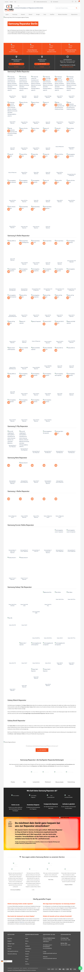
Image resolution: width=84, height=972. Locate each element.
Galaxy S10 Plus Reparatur (60, 173)
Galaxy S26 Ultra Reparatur (12, 97)
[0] (78, 1)
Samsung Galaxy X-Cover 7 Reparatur (24, 551)
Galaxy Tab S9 (24, 625)
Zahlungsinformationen (13, 951)
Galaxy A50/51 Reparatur (36, 394)
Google (38, 14)
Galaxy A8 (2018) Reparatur (36, 368)
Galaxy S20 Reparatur (48, 201)
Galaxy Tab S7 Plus (71, 638)
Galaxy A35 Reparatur (48, 263)
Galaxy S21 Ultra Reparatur (24, 227)
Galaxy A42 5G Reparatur (36, 420)
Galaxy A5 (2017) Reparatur (59, 342)
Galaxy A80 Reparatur (12, 392)
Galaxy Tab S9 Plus (71, 599)
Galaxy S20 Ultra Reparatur (71, 201)
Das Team (6, 1)
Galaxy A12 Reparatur (71, 394)
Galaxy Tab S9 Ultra (60, 599)
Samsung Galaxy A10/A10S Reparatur (12, 316)
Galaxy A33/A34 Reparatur (24, 263)
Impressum (10, 968)
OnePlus (52, 14)
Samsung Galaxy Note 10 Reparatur (60, 481)
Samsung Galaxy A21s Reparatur (12, 289)
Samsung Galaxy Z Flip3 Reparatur (71, 452)
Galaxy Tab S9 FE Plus (48, 605)
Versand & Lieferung (12, 953)
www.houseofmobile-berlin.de (50, 958)
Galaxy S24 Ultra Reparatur (59, 122)
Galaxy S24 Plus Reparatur (71, 122)
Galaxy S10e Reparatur (36, 173)
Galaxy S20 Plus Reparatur (12, 227)
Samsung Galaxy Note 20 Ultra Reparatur (12, 482)
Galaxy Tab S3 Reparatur (12, 690)
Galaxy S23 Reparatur (48, 148)
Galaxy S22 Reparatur (36, 201)
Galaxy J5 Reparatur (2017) (12, 516)
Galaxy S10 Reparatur (48, 173)
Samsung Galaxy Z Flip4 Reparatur (59, 452)
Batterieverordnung (33, 968)
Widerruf (25, 968)
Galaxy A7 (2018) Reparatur (24, 368)
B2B (18, 5)
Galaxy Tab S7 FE (12, 663)
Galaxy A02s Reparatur (59, 394)
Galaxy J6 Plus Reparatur (36, 516)
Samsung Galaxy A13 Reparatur (60, 289)
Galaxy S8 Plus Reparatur (71, 148)
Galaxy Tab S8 (59, 638)
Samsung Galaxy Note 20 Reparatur (24, 481)
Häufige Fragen (11, 943)
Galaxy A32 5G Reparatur (24, 420)
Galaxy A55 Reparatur (59, 263)
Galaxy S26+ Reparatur (24, 97)
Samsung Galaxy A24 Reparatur (71, 261)
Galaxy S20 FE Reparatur (60, 201)
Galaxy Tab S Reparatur (36, 677)
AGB (21, 968)
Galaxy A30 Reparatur (59, 366)
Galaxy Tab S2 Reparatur (48, 685)
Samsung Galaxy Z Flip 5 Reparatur (36, 452)
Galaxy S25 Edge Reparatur (48, 97)
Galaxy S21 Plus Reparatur (36, 227)
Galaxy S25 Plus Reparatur (36, 123)
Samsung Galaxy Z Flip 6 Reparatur (24, 449)
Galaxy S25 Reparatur (48, 123)
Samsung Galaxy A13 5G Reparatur (71, 289)
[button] (80, 968)
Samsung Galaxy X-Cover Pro (36, 551)
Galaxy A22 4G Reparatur (12, 342)
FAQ (15, 1)
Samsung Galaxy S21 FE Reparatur (71, 175)
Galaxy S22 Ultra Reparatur (12, 201)
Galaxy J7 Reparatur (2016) (48, 516)
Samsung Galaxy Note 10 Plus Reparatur (48, 482)
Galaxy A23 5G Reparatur (48, 316)
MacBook (27, 946)
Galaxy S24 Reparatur (12, 148)
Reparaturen (74, 14)
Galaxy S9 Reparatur (12, 172)
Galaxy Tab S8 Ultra (48, 638)
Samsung (14, 14)
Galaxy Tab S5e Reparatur (60, 663)
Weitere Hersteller (62, 14)
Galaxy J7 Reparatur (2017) (60, 516)
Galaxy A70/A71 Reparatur (24, 394)
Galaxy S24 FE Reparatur (71, 97)
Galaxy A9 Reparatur (36, 341)
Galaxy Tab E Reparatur (24, 686)
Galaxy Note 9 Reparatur (36, 481)
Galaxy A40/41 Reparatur (48, 394)
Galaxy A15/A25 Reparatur (36, 263)
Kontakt (11, 1)
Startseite (10, 938)
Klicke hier (21, 922)
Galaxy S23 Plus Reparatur (36, 148)
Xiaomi (30, 14)
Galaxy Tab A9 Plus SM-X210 (12, 608)
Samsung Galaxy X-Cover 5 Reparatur (60, 551)
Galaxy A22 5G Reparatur (72, 316)
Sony (45, 14)
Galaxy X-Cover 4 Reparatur (24, 579)
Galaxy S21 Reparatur (48, 227)
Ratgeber (10, 941)
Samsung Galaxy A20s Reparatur (24, 289)
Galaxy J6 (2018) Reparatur (24, 516)
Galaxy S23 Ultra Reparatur (24, 148)
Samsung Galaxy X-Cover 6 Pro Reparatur (48, 551)
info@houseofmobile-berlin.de (41, 1)
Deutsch (5, 961)
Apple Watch (28, 948)
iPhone (26, 941)
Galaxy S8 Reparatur (60, 146)
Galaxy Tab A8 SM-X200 (36, 612)
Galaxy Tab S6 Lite (36, 663)
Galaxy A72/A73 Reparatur (12, 420)
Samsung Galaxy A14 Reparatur (48, 289)
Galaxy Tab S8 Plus (36, 638)
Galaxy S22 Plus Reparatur (24, 201)
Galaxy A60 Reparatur (71, 366)
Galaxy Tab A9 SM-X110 (24, 608)
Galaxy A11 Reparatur (24, 341)
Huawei (23, 14)
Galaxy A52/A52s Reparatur (47, 420)
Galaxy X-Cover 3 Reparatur (12, 579)
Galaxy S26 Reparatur (36, 97)
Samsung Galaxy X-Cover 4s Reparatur (72, 551)
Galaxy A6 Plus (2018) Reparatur (12, 368)
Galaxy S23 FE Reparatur (12, 122)
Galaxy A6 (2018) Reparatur (71, 341)
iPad (26, 943)
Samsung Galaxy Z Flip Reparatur (48, 452)
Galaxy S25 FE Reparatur (60, 97)
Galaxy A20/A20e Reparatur (47, 366)
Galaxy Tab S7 (24, 663)
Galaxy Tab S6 (48, 663)
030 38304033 (55, 1)
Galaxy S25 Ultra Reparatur (24, 123)
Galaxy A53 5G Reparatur (36, 316)
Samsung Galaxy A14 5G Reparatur (36, 289)
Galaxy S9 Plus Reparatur (24, 173)
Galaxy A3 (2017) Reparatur (47, 342)
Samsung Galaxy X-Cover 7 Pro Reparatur (12, 551)
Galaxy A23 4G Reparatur (60, 316)
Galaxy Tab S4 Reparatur (71, 663)
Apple (7, 14)
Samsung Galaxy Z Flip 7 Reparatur (12, 446)
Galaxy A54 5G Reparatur (24, 316)
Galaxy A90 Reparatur (12, 259)
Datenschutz (16, 968)
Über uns (10, 946)
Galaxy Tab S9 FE (12, 625)
